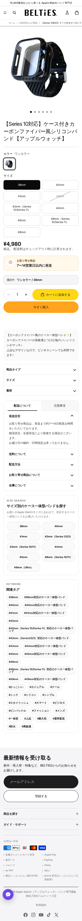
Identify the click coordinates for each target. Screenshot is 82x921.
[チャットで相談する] (8, 894)
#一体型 (13, 718)
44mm (58, 546)
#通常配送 (59, 718)
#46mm (13, 661)
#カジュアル (37, 687)
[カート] (77, 13)
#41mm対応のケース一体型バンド (44, 613)
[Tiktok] (48, 914)
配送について (22, 405)
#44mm (14, 646)
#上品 (27, 718)
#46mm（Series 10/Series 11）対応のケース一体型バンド (41, 670)
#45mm (13, 653)
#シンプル (48, 694)
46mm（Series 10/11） (58, 557)
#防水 (12, 726)
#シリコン (30, 694)
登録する (41, 796)
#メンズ (60, 710)
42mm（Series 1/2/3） (58, 536)
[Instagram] (33, 914)
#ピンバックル (17, 710)
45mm (23, 557)
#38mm (13, 597)
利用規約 (41, 905)
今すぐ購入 (41, 307)
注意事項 (59, 405)
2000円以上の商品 (28, 22)
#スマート (41, 702)
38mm (24, 526)
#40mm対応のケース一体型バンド (45, 605)
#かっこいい (16, 687)
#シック (13, 694)
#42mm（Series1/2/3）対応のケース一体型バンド (39, 638)
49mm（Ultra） (23, 567)
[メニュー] (5, 13)
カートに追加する (58, 294)
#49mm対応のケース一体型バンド (45, 679)
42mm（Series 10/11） (23, 546)
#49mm (13, 679)
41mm (23, 536)
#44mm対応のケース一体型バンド (45, 646)
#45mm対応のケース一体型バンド (45, 653)
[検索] (14, 13)
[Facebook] (25, 914)
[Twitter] (56, 914)
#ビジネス (59, 702)
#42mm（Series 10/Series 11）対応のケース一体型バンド (41, 629)
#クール (55, 687)
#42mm (13, 620)
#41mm (13, 613)
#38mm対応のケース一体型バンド (44, 597)
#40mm (14, 605)
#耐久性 (42, 718)
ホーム (12, 22)
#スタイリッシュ (19, 702)
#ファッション (40, 710)
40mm (58, 526)
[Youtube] (41, 914)
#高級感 (26, 726)
